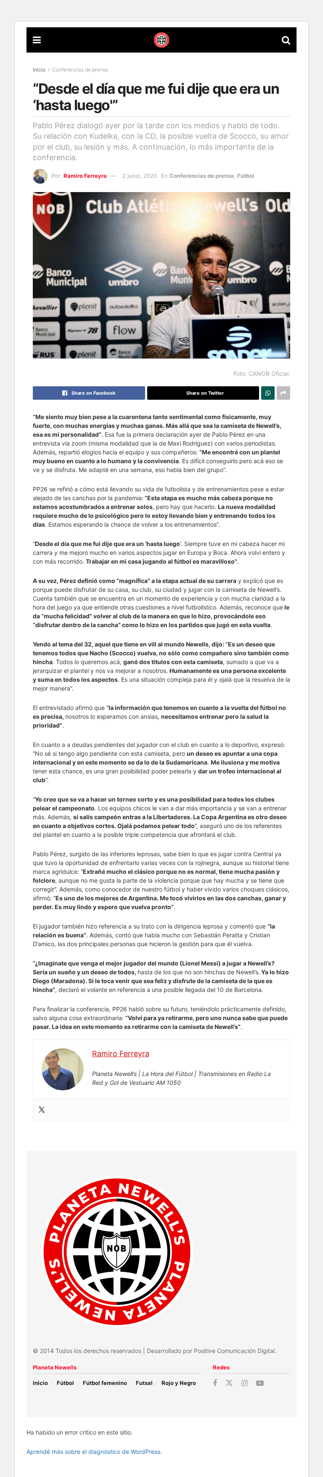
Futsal (144, 1382)
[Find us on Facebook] (215, 1383)
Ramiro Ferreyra (85, 175)
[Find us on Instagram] (244, 1383)
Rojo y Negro (179, 1382)
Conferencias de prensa (80, 69)
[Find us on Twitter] (229, 1383)
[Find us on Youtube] (260, 1383)
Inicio (39, 69)
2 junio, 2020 (139, 175)
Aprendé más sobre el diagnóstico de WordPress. (94, 1451)
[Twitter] (41, 1110)
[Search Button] (286, 40)
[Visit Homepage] (161, 40)
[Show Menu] (37, 40)
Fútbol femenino (105, 1382)
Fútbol (245, 175)
